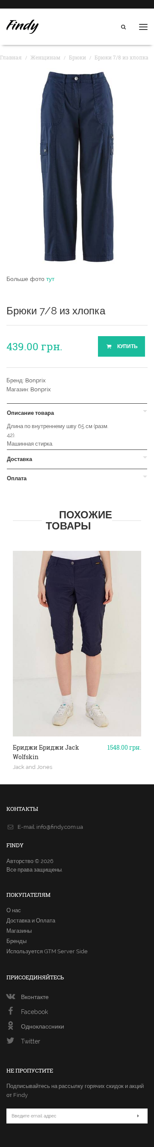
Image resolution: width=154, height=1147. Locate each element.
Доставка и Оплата (30, 920)
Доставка (19, 459)
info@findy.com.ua (59, 827)
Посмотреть (77, 721)
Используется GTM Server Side (47, 951)
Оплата (17, 479)
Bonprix (35, 380)
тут (50, 278)
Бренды (16, 941)
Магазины (19, 931)
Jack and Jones (32, 766)
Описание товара (30, 413)
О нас (13, 910)
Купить (127, 346)
